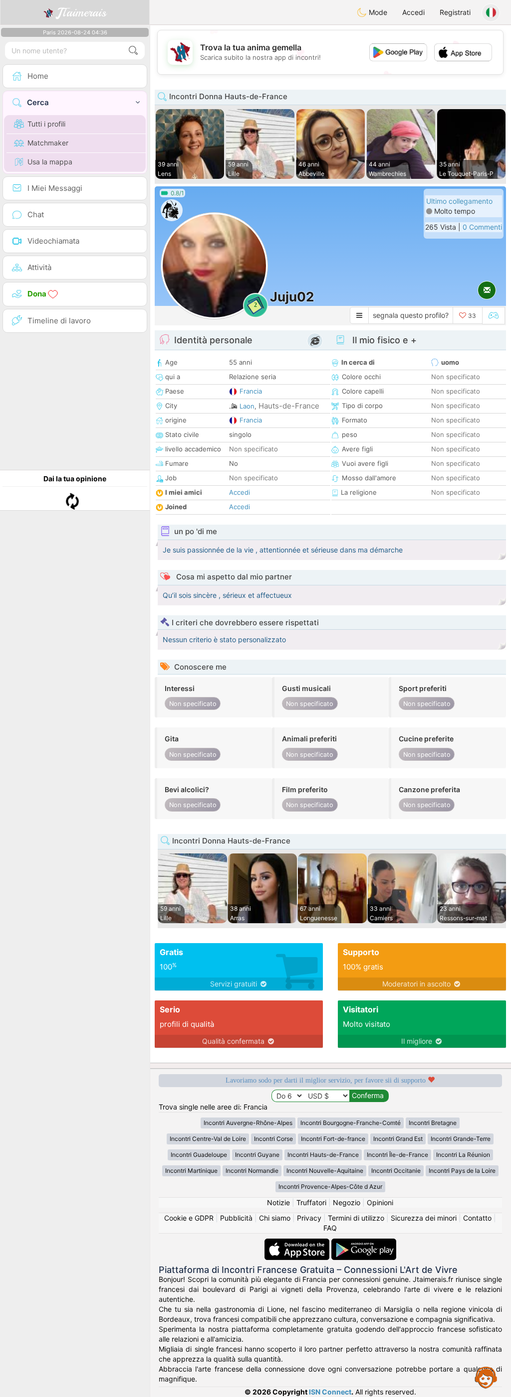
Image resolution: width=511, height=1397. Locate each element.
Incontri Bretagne (433, 1122)
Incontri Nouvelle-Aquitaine (324, 1170)
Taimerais (81, 12)
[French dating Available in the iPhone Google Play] (363, 1243)
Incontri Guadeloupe (199, 1154)
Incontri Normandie (252, 1170)
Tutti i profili (46, 124)
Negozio (346, 1202)
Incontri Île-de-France (397, 1154)
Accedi (413, 12)
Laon (247, 406)
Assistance (486, 1377)
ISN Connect (330, 1392)
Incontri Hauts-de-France (323, 1154)
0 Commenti (482, 227)
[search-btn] (133, 50)
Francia (251, 391)
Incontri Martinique (191, 1170)
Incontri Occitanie (396, 1170)
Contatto (477, 1218)
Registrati (455, 12)
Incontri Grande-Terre (461, 1138)
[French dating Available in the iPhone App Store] (297, 1243)
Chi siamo (274, 1218)
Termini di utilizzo (356, 1218)
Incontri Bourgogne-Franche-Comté (350, 1122)
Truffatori (311, 1202)
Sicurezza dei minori (424, 1218)
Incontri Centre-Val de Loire (208, 1138)
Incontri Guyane (257, 1154)
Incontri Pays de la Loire (462, 1170)
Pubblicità (236, 1218)
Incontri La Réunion (463, 1154)
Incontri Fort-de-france (333, 1138)
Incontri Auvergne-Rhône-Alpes (248, 1122)
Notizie (278, 1202)
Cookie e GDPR (189, 1218)
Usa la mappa (49, 161)
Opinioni (380, 1202)
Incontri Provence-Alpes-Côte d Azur (330, 1186)
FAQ (330, 1228)
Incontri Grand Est (398, 1138)
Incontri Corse (273, 1138)
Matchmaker (47, 143)
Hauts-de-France (288, 406)
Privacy (309, 1218)
